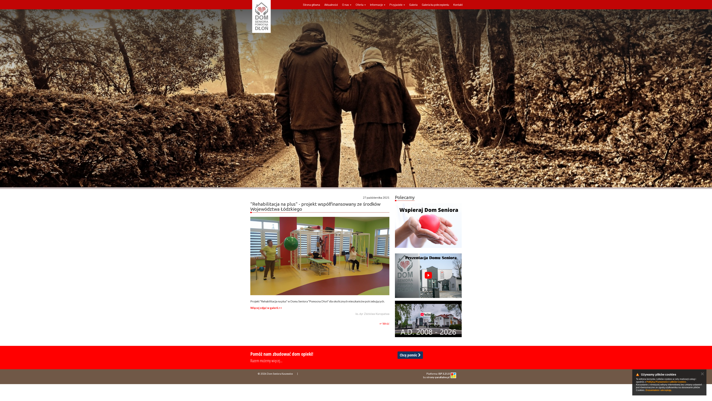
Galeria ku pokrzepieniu (435, 4)
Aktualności (331, 4)
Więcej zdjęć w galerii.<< (266, 307)
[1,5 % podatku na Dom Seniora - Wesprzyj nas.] (428, 225)
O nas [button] (346, 4)
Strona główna (311, 4)
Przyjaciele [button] (396, 4)
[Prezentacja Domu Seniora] (428, 275)
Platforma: (438, 373)
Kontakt (458, 4)
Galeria (413, 4)
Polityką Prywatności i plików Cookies (666, 382)
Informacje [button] (376, 4)
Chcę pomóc (409, 355)
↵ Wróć (384, 323)
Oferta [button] (360, 4)
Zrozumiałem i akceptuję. (658, 390)
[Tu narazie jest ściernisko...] (428, 319)
